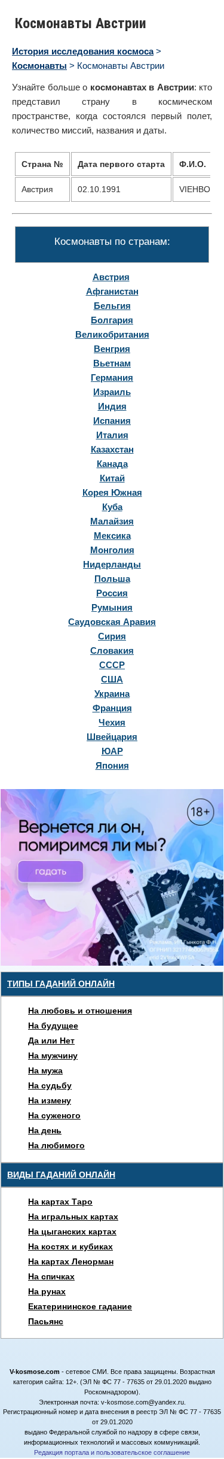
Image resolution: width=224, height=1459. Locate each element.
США (112, 679)
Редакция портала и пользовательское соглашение (112, 1452)
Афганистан (112, 291)
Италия (112, 435)
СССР (112, 665)
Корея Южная (112, 492)
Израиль (112, 392)
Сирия (112, 636)
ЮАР (112, 751)
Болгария (112, 320)
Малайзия (112, 521)
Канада (112, 464)
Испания (112, 420)
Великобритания (112, 334)
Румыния (112, 607)
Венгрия (112, 349)
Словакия (112, 650)
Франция (112, 708)
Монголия (112, 550)
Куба (112, 507)
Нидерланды (112, 564)
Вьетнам (112, 363)
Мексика (112, 535)
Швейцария (112, 737)
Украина (112, 693)
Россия (112, 593)
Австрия (111, 277)
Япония (112, 765)
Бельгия (112, 306)
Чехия (112, 722)
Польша (112, 579)
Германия (112, 377)
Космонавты (39, 65)
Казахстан (112, 449)
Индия (112, 406)
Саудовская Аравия (112, 622)
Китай (112, 478)
